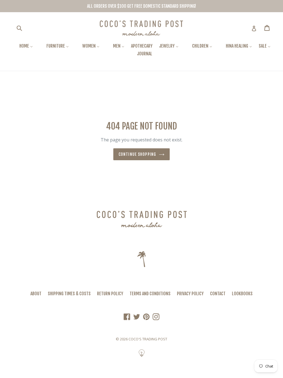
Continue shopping (137, 154)
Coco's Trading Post (148, 338)
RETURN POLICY (110, 293)
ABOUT (35, 293)
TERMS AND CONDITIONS (150, 293)
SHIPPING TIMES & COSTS (69, 293)
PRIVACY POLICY (190, 293)
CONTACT (218, 293)
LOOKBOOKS (242, 293)
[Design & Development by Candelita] (141, 356)
